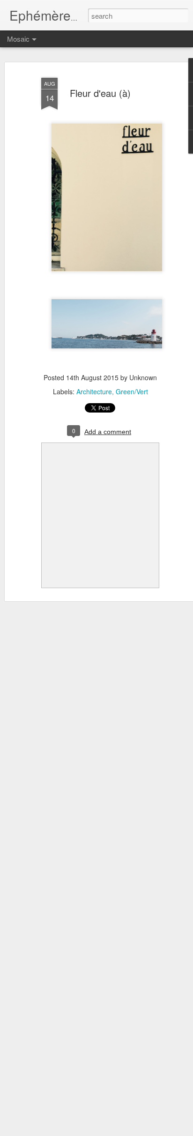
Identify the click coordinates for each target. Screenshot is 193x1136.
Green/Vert (132, 391)
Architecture (94, 391)
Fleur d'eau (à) (100, 93)
